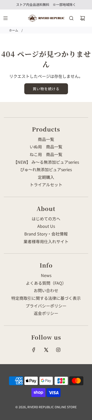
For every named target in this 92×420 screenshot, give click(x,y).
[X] (46, 349)
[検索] (71, 18)
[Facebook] (33, 349)
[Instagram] (58, 349)
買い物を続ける (46, 88)
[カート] (82, 18)
